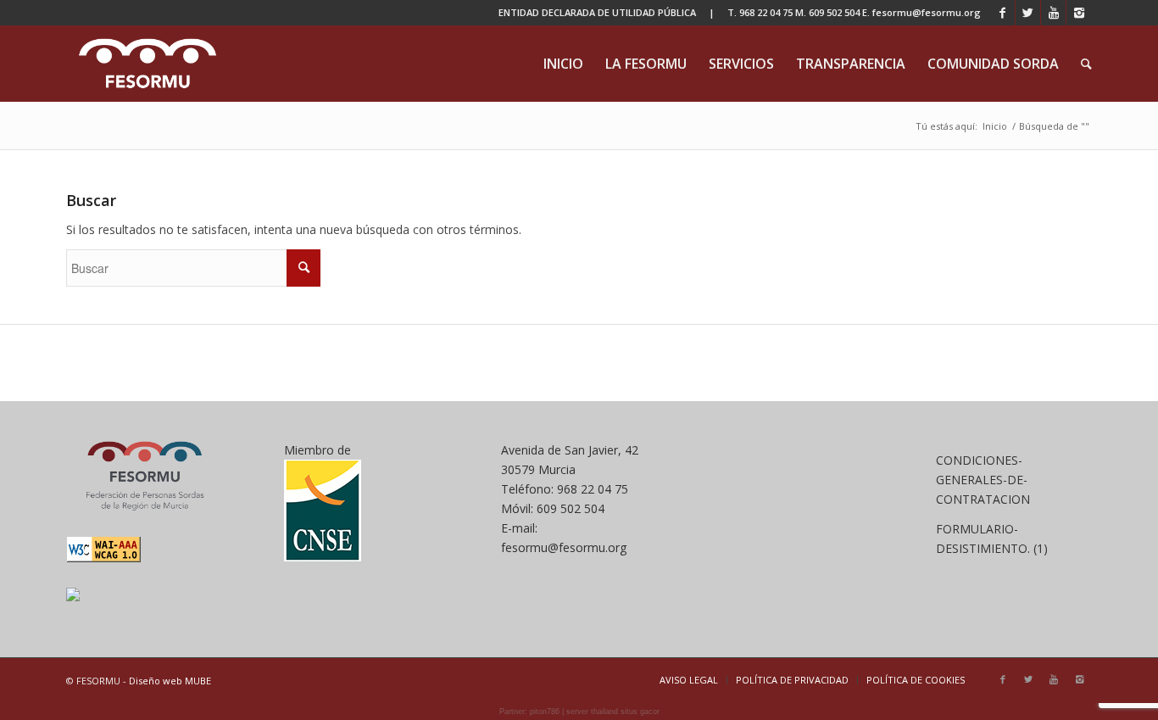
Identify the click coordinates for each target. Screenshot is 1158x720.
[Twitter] (1028, 12)
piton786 (545, 711)
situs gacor (640, 711)
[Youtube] (1053, 12)
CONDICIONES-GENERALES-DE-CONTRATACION (983, 479)
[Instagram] (1079, 12)
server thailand (592, 711)
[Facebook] (1002, 12)
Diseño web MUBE (170, 680)
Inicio (995, 126)
